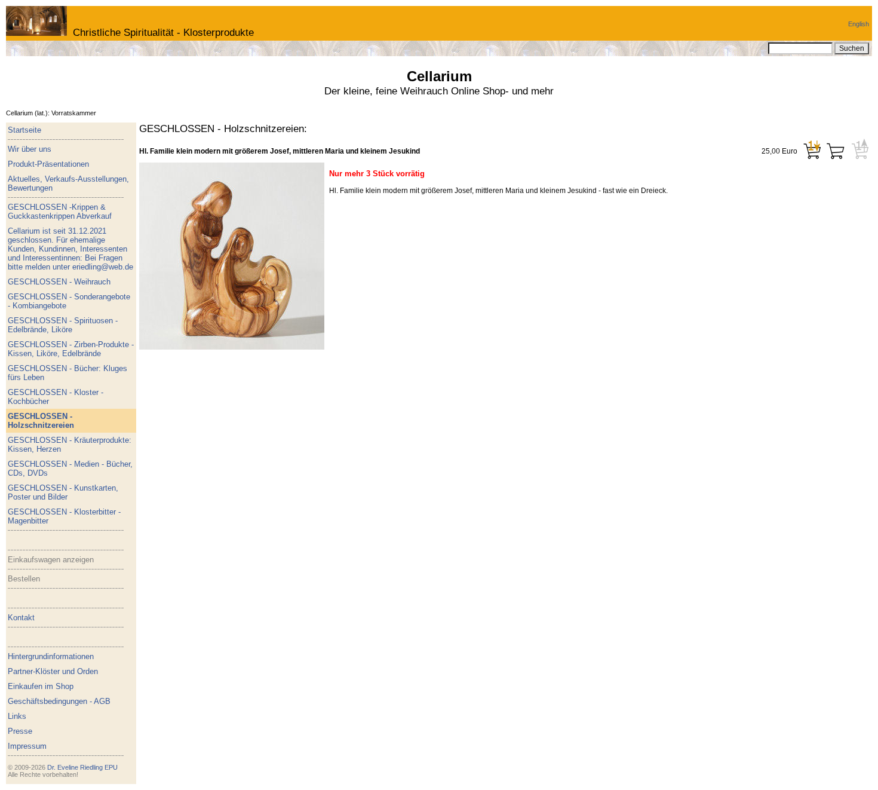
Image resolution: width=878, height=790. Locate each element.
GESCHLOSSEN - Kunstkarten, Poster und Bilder (63, 492)
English (858, 23)
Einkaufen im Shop (40, 686)
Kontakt (21, 617)
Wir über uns (29, 149)
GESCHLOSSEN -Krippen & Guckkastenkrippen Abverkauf (60, 212)
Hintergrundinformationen (51, 656)
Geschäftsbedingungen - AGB (59, 701)
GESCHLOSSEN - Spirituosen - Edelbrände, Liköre (63, 325)
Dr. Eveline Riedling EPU (82, 767)
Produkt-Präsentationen (48, 164)
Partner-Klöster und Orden (53, 671)
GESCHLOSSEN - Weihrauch (59, 281)
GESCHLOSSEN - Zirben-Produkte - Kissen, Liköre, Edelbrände (71, 349)
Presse (20, 731)
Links (17, 716)
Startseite (24, 129)
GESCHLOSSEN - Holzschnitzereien (41, 421)
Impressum (27, 746)
